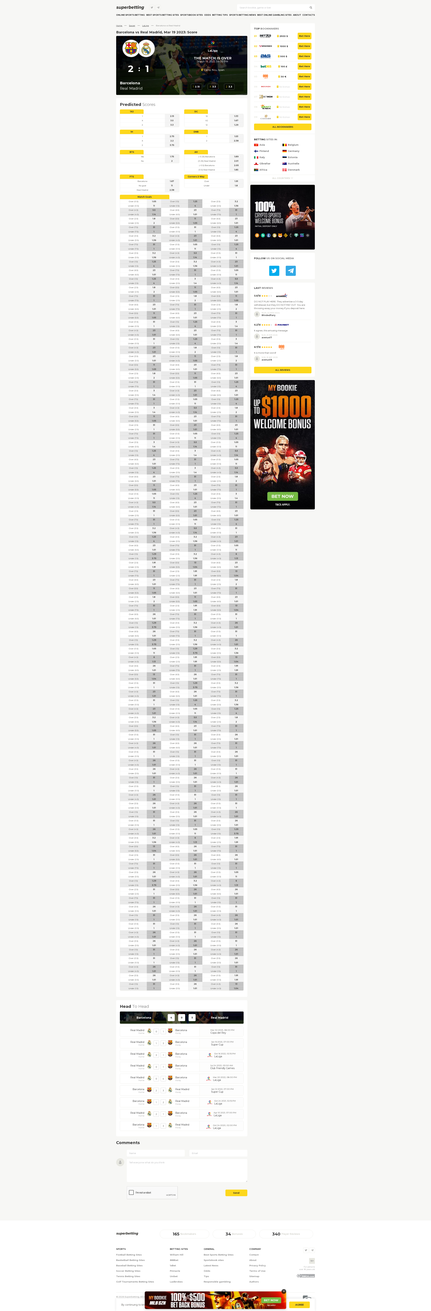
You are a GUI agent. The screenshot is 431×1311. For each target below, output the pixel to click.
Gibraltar (264, 163)
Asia (262, 144)
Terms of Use (257, 1271)
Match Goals (145, 197)
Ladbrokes (176, 1281)
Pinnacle (175, 1271)
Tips (206, 1276)
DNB (196, 132)
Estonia (292, 157)
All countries (281, 178)
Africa (263, 169)
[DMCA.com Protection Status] (305, 1276)
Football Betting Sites (129, 1254)
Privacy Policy (257, 1265)
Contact (254, 1254)
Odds (207, 15)
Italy (262, 157)
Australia (293, 163)
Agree (299, 1304)
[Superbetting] (130, 7)
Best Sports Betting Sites (219, 1254)
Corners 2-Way (196, 176)
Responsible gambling (217, 1281)
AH (196, 152)
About (297, 15)
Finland (264, 151)
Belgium (293, 144)
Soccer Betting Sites (128, 1271)
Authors (254, 1281)
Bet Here (304, 36)
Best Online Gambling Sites (274, 15)
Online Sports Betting (130, 15)
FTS (132, 176)
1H (131, 132)
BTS (132, 152)
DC (196, 111)
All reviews (282, 370)
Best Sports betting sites (162, 15)
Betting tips (220, 15)
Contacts (308, 15)
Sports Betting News (242, 15)
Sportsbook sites (191, 15)
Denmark (294, 169)
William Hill (176, 1254)
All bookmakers (282, 127)
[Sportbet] (127, 1233)
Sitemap (254, 1276)
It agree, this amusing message (271, 330)
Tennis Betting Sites (128, 1276)
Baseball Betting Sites (129, 1265)
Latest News (211, 1265)
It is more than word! (265, 352)
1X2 (132, 111)
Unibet (174, 1276)
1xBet (173, 1265)
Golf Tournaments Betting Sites (135, 1281)
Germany (293, 151)
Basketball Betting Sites (130, 1260)
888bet (174, 1260)
